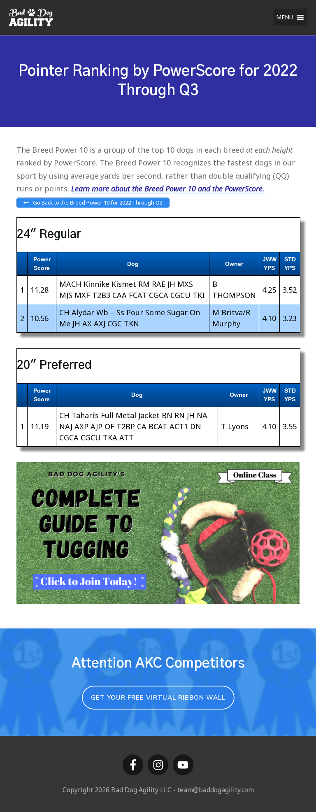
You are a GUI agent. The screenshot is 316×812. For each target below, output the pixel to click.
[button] (284, 17)
